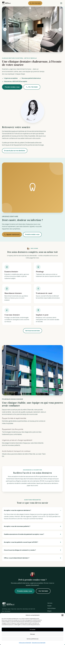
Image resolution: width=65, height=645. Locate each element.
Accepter (32, 629)
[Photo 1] (29, 50)
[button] (62, 615)
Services (49, 603)
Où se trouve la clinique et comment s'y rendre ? (20, 550)
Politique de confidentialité (25, 642)
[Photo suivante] (60, 29)
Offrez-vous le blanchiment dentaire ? (16, 558)
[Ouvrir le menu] (61, 3)
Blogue (49, 611)
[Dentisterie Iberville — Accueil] (6, 3)
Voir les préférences (32, 639)
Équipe (49, 605)
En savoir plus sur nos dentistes (14, 150)
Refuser (32, 634)
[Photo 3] (32, 50)
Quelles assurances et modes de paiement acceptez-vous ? (24, 534)
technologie (40, 145)
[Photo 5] (35, 50)
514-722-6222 (36, 3)
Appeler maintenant (13, 234)
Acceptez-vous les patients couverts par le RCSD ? (21, 542)
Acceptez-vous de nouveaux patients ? (17, 526)
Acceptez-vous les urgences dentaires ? (17, 510)
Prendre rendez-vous (12, 87)
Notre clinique (51, 608)
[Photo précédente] (5, 29)
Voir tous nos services (32, 331)
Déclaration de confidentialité (38, 642)
